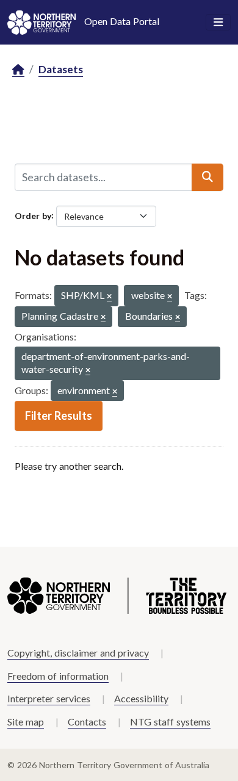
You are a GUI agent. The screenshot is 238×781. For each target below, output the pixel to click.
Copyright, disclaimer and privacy (78, 652)
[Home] (18, 70)
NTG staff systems (170, 721)
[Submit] (207, 177)
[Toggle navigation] (218, 22)
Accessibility (141, 698)
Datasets (60, 69)
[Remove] (109, 296)
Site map (25, 721)
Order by (33, 215)
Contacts (87, 721)
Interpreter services (48, 698)
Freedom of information (58, 676)
